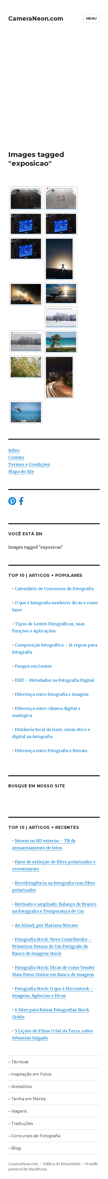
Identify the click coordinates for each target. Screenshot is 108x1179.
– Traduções (20, 1123)
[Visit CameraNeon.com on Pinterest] (12, 502)
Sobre (14, 450)
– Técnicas (18, 1062)
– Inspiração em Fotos (29, 1074)
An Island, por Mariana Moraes (46, 925)
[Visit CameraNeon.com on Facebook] (21, 502)
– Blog (14, 1148)
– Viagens (17, 1111)
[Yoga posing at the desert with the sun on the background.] (59, 259)
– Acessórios (20, 1086)
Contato (16, 457)
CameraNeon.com (35, 18)
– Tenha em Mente (27, 1098)
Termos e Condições (29, 464)
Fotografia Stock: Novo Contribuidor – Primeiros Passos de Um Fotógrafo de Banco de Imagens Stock (52, 946)
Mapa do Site (21, 471)
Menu (91, 18)
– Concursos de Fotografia (34, 1135)
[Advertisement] (54, 93)
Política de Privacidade (62, 1164)
